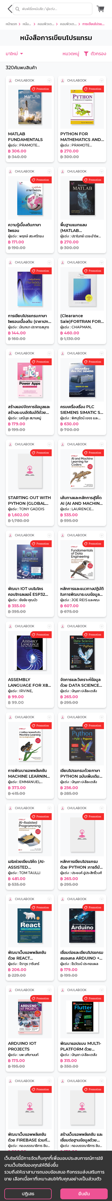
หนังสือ (26, 24)
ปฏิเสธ (28, 1193)
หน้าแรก (11, 24)
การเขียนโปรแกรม (94, 24)
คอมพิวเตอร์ (46, 24)
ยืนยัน (84, 1193)
